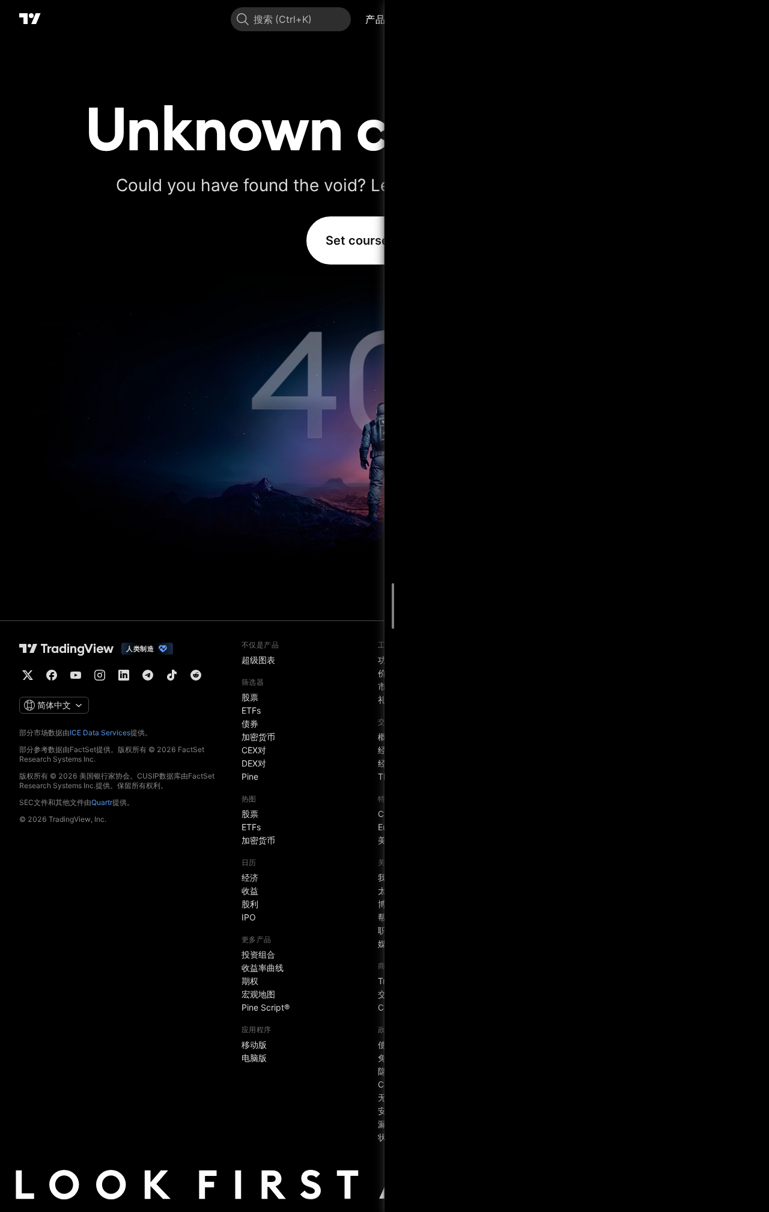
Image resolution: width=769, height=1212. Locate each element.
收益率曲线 (263, 968)
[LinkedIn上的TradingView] (123, 675)
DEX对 (254, 763)
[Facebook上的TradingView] (51, 675)
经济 (250, 877)
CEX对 (254, 750)
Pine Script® (266, 1007)
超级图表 (258, 660)
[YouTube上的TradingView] (75, 675)
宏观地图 (258, 994)
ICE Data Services (100, 732)
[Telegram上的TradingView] (147, 675)
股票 (250, 697)
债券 (250, 723)
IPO (249, 917)
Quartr (101, 802)
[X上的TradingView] (27, 675)
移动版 (254, 1044)
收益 (250, 891)
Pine (250, 776)
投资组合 (258, 954)
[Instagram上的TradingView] (99, 675)
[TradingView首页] (30, 19)
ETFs (251, 710)
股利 (250, 904)
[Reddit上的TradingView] (195, 675)
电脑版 (254, 1058)
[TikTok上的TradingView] (171, 675)
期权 (250, 981)
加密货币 (258, 737)
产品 (375, 19)
